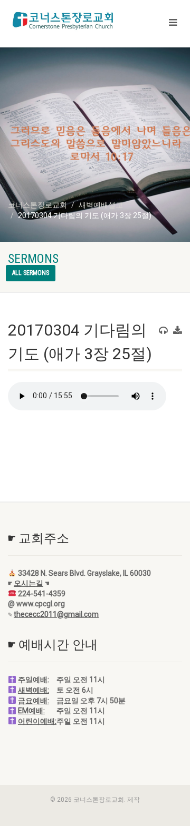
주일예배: (33, 679)
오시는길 (28, 583)
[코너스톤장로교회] (63, 20)
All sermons (30, 273)
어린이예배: (37, 721)
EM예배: (31, 710)
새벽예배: (33, 690)
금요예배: (33, 700)
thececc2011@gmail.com (56, 614)
